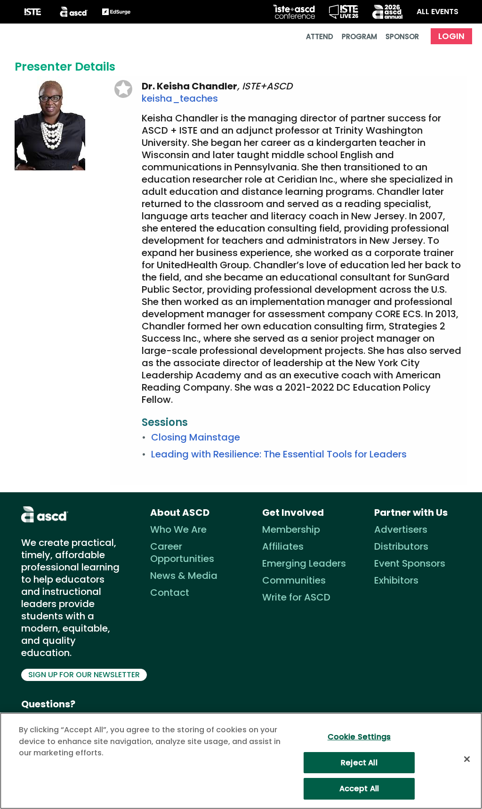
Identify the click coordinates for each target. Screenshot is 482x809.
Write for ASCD (296, 597)
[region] (241, 761)
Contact (169, 592)
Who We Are (178, 529)
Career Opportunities (182, 552)
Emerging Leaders (304, 563)
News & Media (183, 575)
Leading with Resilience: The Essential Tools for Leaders (279, 454)
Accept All (359, 788)
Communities (294, 580)
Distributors (401, 546)
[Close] (467, 759)
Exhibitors (396, 580)
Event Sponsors (409, 563)
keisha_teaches (180, 98)
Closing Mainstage (195, 437)
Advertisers (400, 529)
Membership (291, 529)
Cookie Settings (359, 736)
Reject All (359, 762)
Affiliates (283, 546)
